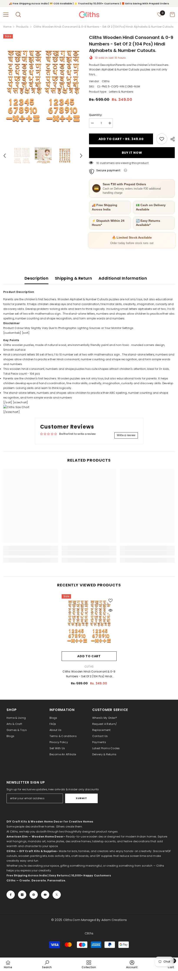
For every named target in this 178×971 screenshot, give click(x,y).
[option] (42, 86)
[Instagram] (22, 895)
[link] (161, 138)
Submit (81, 798)
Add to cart (89, 656)
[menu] (5, 14)
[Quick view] (110, 610)
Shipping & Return (73, 278)
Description (36, 278)
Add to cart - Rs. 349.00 (121, 139)
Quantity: (95, 115)
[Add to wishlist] (110, 600)
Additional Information (123, 278)
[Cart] (172, 14)
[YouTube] (45, 895)
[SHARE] (171, 139)
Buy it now (132, 152)
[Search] (18, 14)
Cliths (106, 81)
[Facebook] (11, 895)
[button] (4, 155)
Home (7, 26)
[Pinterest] (34, 895)
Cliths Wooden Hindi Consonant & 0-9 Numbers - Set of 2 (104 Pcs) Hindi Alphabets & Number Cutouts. (89, 674)
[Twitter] (57, 895)
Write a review (126, 435)
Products (22, 26)
